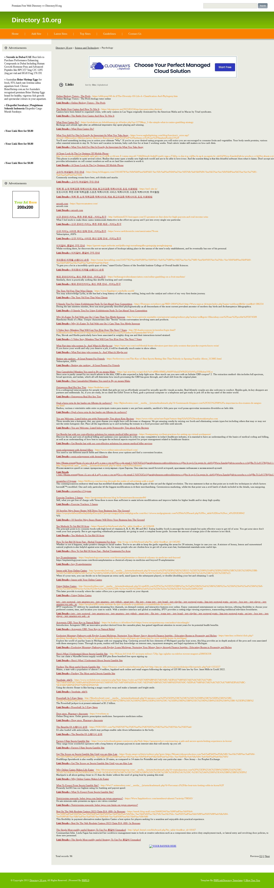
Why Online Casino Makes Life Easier (75, 769)
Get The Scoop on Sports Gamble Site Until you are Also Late (86, 754)
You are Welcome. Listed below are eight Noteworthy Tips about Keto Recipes (95, 418)
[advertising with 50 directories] (162, 846)
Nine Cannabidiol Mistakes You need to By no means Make (85, 371)
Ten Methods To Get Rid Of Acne (72, 526)
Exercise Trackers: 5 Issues (69, 497)
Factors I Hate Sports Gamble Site (72, 741)
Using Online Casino (66, 586)
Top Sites (85, 33)
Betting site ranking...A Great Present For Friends (80, 358)
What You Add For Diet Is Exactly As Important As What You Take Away (92, 135)
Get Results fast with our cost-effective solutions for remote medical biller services (96, 434)
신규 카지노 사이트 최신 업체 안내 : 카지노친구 (81, 231)
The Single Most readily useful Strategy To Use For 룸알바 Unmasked (91, 830)
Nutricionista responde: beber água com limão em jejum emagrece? (89, 798)
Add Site (36, 33)
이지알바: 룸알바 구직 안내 (70, 245)
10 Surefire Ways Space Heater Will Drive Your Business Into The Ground (93, 510)
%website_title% (64, 680)
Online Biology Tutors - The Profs (73, 96)
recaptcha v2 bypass (66, 481)
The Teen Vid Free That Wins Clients (74, 291)
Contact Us (134, 33)
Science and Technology (87, 47)
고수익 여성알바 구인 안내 (70, 172)
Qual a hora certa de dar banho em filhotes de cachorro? (84, 403)
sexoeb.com (62, 203)
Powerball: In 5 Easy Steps (69, 698)
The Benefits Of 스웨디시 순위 (71, 727)
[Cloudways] (162, 77)
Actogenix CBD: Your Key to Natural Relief (78, 622)
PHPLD (85, 880)
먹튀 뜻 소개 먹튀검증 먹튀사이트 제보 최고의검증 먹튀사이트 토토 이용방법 (96, 188)
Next (267, 856)
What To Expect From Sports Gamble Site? (77, 785)
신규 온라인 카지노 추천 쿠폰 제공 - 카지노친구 (81, 216)
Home (15, 33)
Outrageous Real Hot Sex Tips (71, 387)
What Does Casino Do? (67, 122)
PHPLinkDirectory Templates (228, 880)
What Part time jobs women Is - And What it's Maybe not (84, 345)
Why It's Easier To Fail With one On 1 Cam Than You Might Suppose (90, 317)
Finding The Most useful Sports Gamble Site (78, 666)
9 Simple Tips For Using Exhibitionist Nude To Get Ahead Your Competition (94, 304)
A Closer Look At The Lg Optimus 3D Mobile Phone (82, 153)
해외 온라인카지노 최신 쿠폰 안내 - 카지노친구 (81, 276)
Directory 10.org (36, 20)
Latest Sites (60, 33)
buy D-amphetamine (66, 557)
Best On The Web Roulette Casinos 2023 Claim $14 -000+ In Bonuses (90, 811)
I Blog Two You (252, 880)
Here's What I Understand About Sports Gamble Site (82, 653)
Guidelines (109, 33)
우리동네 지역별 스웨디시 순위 (72, 259)
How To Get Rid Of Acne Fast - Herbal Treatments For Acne (86, 542)
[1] (260, 856)
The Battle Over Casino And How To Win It (77, 109)
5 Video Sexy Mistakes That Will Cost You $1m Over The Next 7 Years (91, 330)
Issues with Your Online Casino (71, 570)
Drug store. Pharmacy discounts (72, 713)
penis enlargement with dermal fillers (74, 449)
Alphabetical (102, 85)
